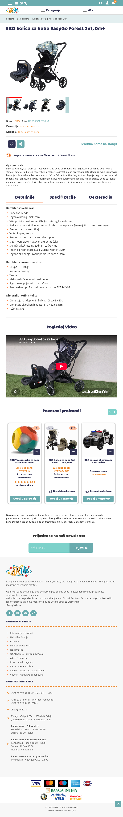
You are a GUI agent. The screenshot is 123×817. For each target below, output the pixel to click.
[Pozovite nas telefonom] (26, 3)
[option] (37, 66)
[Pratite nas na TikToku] (34, 613)
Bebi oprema (23, 18)
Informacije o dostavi (21, 633)
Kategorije (53, 10)
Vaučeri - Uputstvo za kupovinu (27, 674)
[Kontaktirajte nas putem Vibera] (21, 3)
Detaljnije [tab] (25, 197)
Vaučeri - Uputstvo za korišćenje (27, 670)
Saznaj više (12, 605)
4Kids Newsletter (19, 658)
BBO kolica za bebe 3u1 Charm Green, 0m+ (62, 461)
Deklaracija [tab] (100, 197)
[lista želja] (11, 144)
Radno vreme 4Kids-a (21, 666)
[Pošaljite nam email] (16, 3)
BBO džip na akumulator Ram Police (98, 461)
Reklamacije (16, 649)
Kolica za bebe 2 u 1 (58, 18)
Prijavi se (81, 548)
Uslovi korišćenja (19, 637)
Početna (10, 18)
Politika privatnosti (20, 645)
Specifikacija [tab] (62, 197)
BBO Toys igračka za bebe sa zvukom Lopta (25, 461)
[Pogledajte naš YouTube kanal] (26, 613)
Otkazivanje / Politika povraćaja (27, 653)
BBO (17, 121)
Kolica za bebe (39, 18)
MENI (90, 10)
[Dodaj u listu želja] (36, 452)
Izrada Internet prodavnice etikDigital (61, 810)
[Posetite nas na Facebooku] (10, 613)
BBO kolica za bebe (28, 131)
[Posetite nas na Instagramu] (18, 613)
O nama (14, 641)
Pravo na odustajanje (21, 662)
